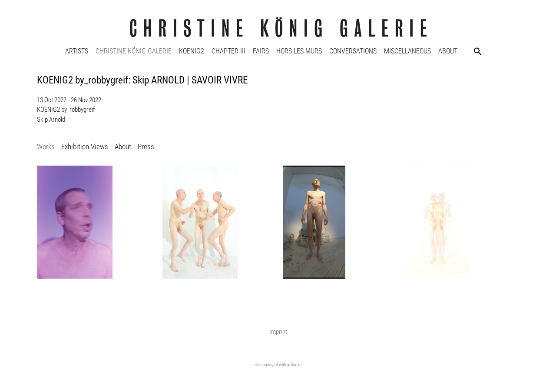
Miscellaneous (407, 51)
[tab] (46, 147)
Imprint (278, 332)
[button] (478, 51)
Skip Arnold (51, 119)
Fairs (261, 51)
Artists (76, 51)
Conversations (353, 51)
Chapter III (228, 51)
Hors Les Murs (299, 51)
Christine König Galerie (134, 51)
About (447, 51)
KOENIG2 (191, 51)
